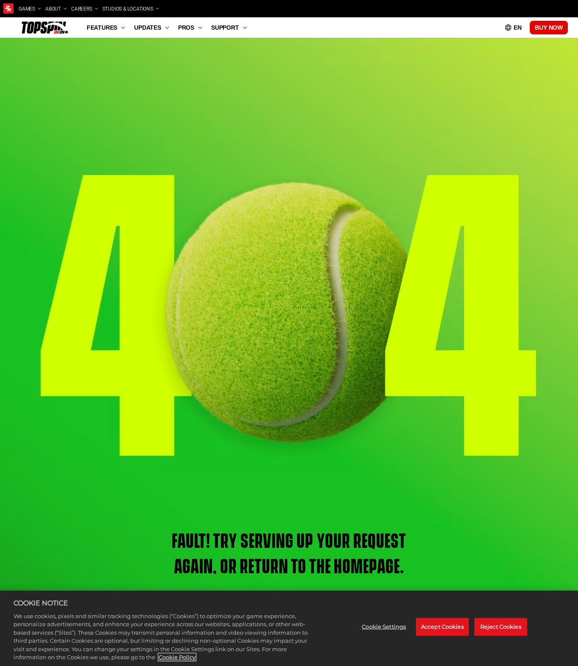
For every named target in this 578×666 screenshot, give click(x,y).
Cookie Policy (177, 657)
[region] (289, 628)
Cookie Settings (384, 626)
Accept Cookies (442, 626)
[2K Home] (8, 8)
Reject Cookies (500, 626)
